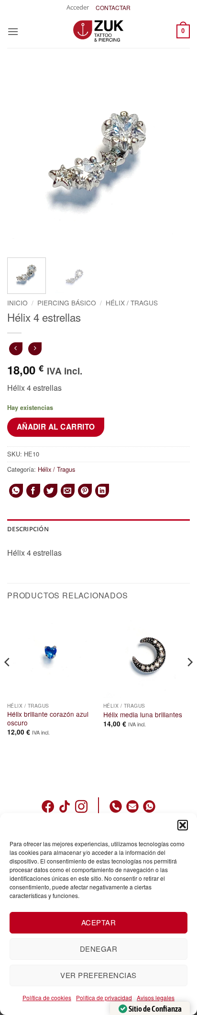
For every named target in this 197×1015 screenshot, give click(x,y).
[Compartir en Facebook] (33, 491)
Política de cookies (46, 997)
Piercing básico (66, 302)
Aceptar (98, 922)
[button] (182, 825)
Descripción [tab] (28, 529)
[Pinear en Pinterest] (85, 491)
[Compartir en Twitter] (50, 491)
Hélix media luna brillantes (142, 715)
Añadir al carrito (56, 426)
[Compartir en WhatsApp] (16, 491)
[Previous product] (34, 348)
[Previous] (23, 158)
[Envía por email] (68, 491)
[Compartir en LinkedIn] (102, 491)
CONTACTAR (113, 7)
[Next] (174, 158)
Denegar (98, 949)
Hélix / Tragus (132, 302)
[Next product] (15, 348)
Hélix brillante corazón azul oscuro (47, 718)
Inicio (17, 302)
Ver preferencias (98, 975)
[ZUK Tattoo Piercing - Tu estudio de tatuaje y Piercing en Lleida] (98, 31)
